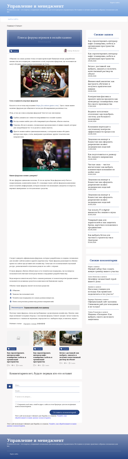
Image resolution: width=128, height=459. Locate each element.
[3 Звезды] (41, 323)
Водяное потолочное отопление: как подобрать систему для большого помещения (101, 115)
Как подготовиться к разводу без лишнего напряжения (102, 155)
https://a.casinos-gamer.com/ (47, 105)
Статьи (18, 26)
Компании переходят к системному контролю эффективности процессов (101, 129)
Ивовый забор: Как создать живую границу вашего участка (103, 270)
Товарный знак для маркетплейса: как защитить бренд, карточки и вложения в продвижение (103, 224)
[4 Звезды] (43, 323)
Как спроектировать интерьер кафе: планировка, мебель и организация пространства (102, 43)
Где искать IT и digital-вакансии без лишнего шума (102, 211)
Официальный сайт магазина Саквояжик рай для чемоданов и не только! (103, 304)
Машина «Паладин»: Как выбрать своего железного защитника (101, 317)
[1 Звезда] (38, 323)
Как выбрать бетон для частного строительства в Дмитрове (100, 237)
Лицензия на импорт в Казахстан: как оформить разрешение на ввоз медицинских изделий (100, 143)
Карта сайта (115, 3)
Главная (10, 26)
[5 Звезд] (44, 323)
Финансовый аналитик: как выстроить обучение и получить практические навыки (101, 85)
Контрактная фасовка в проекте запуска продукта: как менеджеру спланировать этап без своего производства (103, 100)
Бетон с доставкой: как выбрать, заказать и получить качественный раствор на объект (102, 70)
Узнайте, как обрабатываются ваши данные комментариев (41, 417)
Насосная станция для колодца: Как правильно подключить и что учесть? (101, 291)
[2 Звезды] (39, 323)
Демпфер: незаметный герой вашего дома (102, 280)
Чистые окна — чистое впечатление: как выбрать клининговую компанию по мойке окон (101, 168)
